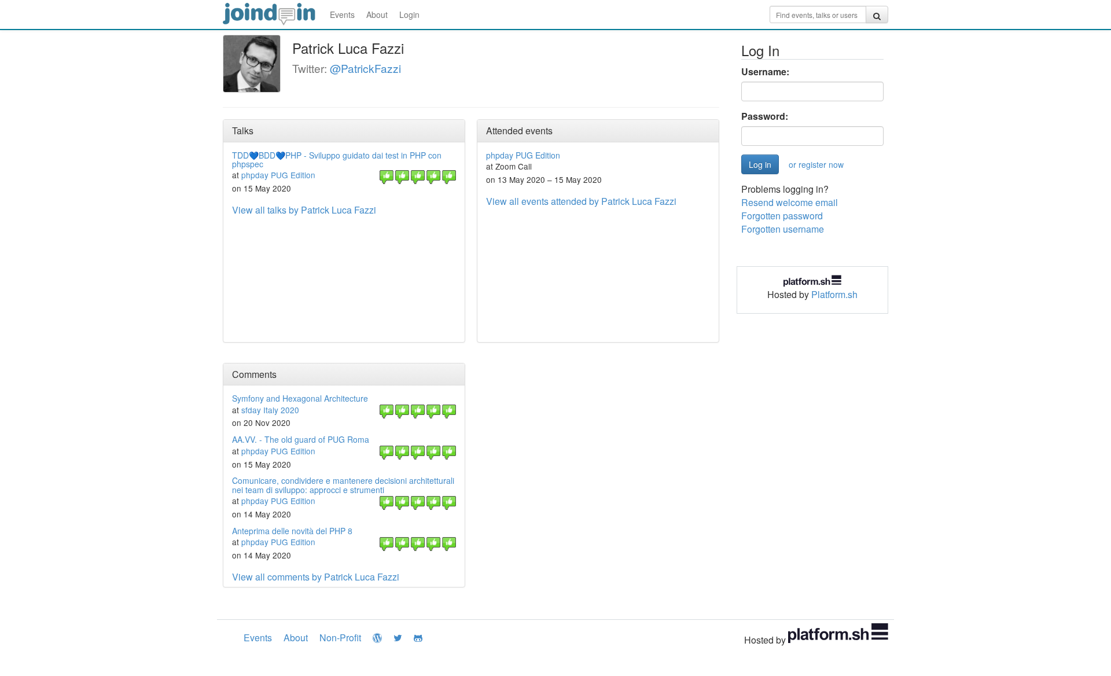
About (377, 14)
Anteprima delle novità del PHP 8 (292, 531)
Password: (764, 116)
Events (342, 14)
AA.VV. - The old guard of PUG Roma (300, 439)
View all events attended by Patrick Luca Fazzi (581, 201)
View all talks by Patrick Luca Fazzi (304, 209)
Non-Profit (340, 637)
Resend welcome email (789, 202)
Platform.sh (834, 294)
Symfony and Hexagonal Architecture (300, 398)
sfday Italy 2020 (270, 410)
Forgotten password (782, 215)
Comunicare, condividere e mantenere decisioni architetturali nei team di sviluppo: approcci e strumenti (343, 485)
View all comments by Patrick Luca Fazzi (315, 576)
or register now (816, 164)
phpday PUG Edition (278, 175)
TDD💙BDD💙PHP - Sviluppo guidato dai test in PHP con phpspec (337, 159)
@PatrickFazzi (365, 68)
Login (409, 14)
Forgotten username (782, 229)
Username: (765, 71)
